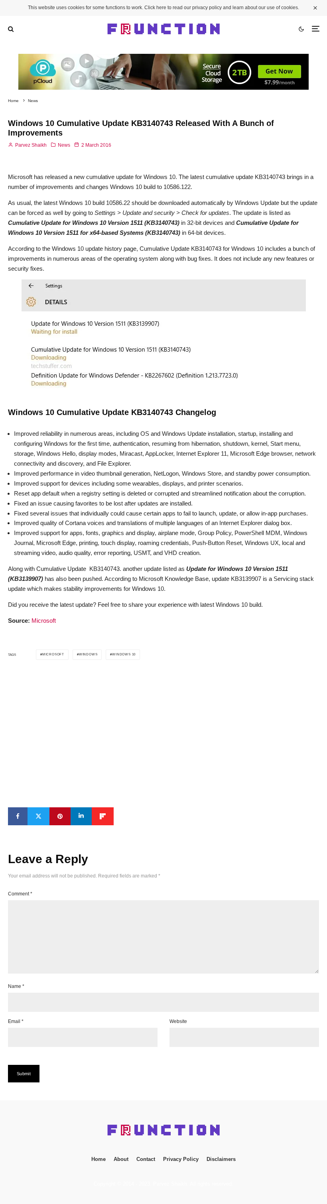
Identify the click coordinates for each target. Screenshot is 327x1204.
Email (16, 1021)
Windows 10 (124, 654)
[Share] (18, 816)
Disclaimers (221, 1159)
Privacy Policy (181, 1159)
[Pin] (60, 816)
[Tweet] (38, 816)
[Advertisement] (163, 733)
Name (16, 986)
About (121, 1159)
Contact (145, 1159)
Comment (20, 894)
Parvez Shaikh (30, 145)
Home (98, 1159)
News (64, 145)
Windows (88, 654)
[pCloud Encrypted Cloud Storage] (163, 58)
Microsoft (44, 620)
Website (178, 1021)
